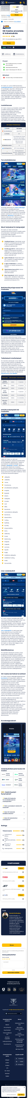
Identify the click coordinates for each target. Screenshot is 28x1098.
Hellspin (7, 1060)
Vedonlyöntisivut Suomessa (8, 6)
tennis (16, 465)
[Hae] (24, 2)
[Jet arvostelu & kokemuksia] (23, 890)
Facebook (20, 1058)
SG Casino (19, 128)
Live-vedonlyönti (6, 630)
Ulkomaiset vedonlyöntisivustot (19, 1029)
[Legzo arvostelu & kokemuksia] (23, 899)
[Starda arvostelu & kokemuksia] (23, 881)
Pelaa (17, 15)
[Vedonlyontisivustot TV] (10, 2)
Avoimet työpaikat (7, 1037)
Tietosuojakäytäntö (7, 1033)
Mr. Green (7, 1071)
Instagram (20, 1064)
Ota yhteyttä (7, 1027)
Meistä (7, 1025)
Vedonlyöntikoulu (7, 1041)
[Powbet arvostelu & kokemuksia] (23, 872)
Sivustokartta (7, 1044)
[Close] (22, 6)
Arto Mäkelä (17, 21)
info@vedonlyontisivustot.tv (16, 1009)
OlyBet (7, 1076)
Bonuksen (11, 215)
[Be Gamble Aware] (13, 1085)
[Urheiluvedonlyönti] (13, 1002)
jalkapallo (9, 465)
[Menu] (2, 2)
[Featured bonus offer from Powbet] (21, 3)
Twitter (21, 1061)
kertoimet (4, 678)
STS (7, 1068)
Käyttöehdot (7, 1030)
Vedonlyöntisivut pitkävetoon (19, 1045)
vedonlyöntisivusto (7, 87)
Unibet (7, 1062)
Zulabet (7, 1065)
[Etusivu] (11, 747)
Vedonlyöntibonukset (19, 1024)
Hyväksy (21, 1094)
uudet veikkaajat (20, 207)
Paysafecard (5, 373)
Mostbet (7, 1073)
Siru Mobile (13, 373)
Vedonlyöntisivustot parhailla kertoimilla (19, 1040)
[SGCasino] (7, 27)
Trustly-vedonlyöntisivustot (19, 1035)
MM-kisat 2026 (20, 1049)
